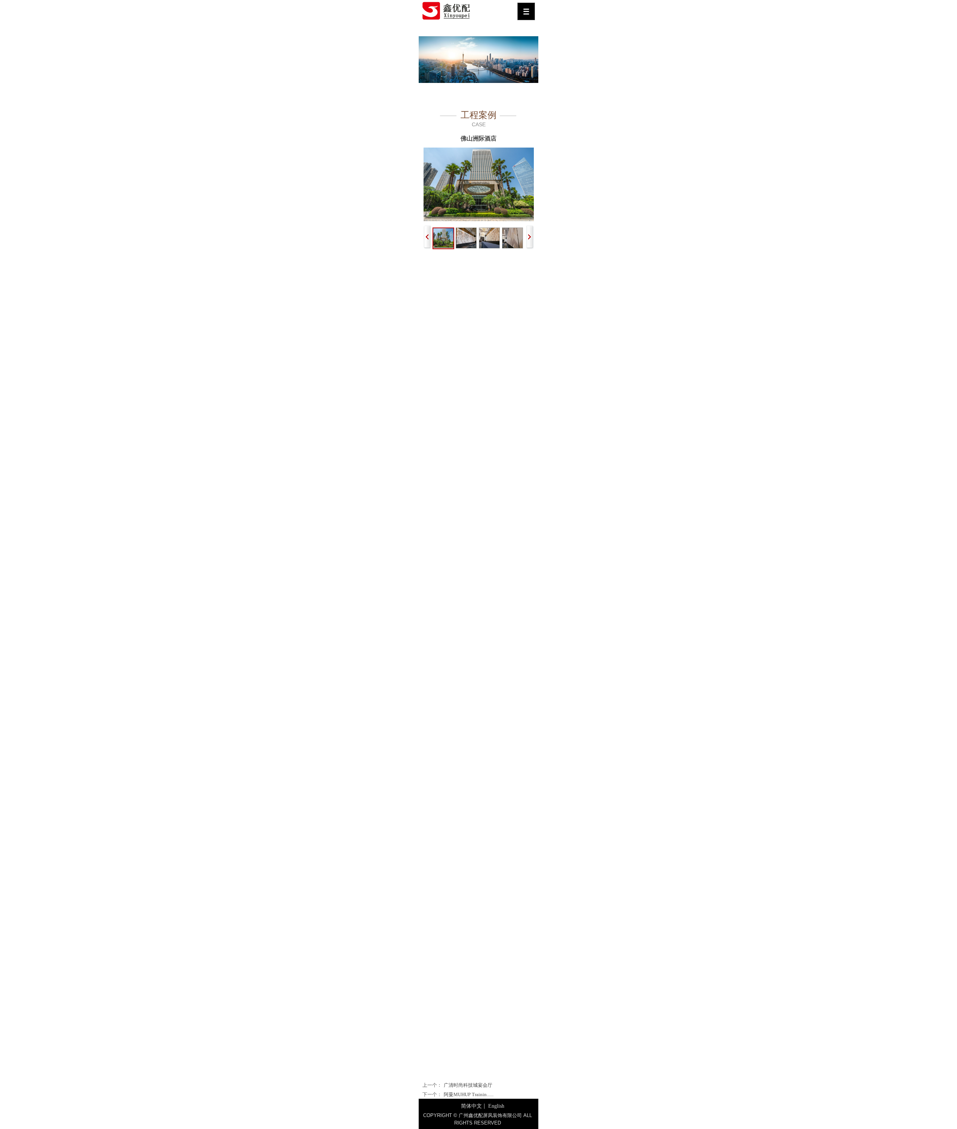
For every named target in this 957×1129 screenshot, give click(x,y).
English (496, 1106)
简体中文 (471, 1106)
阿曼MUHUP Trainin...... (468, 1094)
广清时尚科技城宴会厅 (468, 1085)
